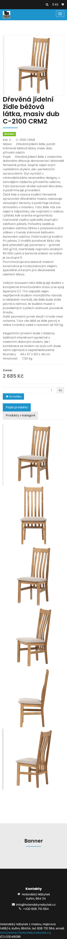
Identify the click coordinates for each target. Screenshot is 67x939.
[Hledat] (47, 5)
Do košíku (15, 396)
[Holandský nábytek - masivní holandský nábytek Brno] (6, 14)
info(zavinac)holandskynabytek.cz (25, 933)
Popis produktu (17, 407)
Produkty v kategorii (20, 415)
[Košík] (62, 5)
